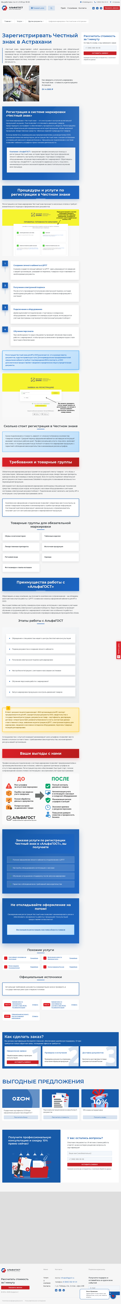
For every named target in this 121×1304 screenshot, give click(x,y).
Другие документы (35, 21)
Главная (8, 21)
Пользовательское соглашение (35, 1301)
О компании (72, 8)
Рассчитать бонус (21, 1117)
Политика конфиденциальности (12, 1301)
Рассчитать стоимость (60, 1117)
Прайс (63, 8)
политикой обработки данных (101, 1169)
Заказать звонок (112, 8)
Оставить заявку (100, 53)
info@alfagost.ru (67, 1278)
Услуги (19, 21)
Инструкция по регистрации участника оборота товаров (40, 930)
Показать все (38, 8)
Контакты (82, 8)
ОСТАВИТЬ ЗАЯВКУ (23, 1062)
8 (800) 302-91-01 (70, 1282)
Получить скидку (100, 1117)
